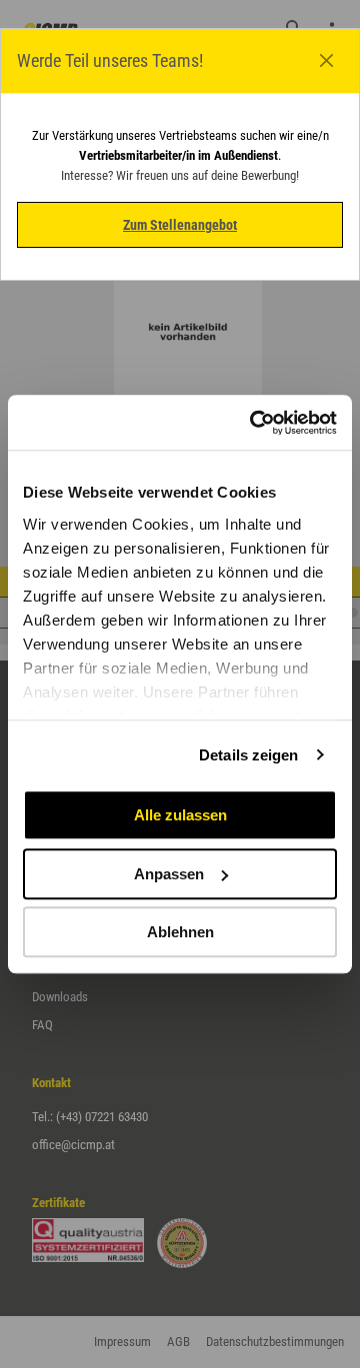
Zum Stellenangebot (180, 225)
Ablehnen (180, 931)
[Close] (327, 61)
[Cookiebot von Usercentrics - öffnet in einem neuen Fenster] (254, 423)
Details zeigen (248, 754)
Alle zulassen (180, 814)
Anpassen (169, 873)
